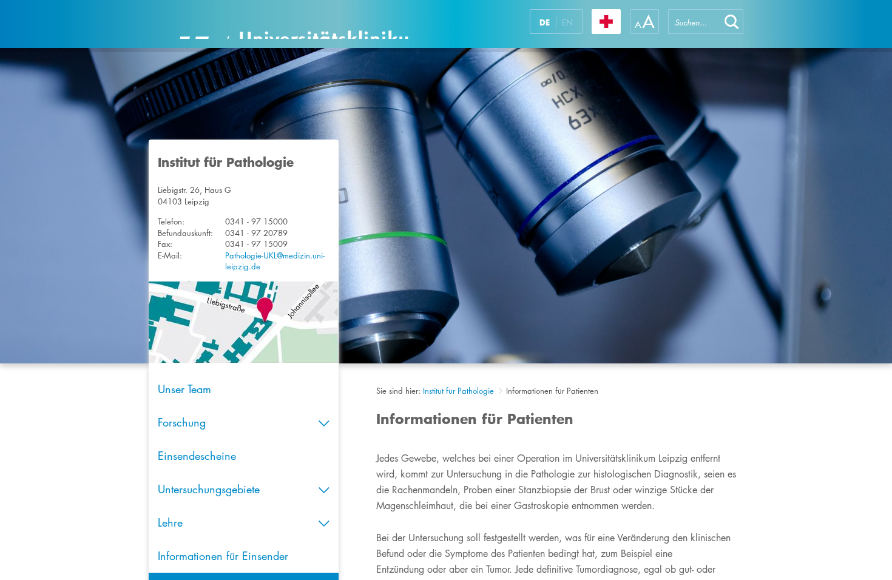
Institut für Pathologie (458, 390)
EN (567, 22)
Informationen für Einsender (223, 555)
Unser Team (184, 389)
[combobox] (694, 21)
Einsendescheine (197, 455)
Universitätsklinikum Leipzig (293, 24)
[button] (731, 21)
